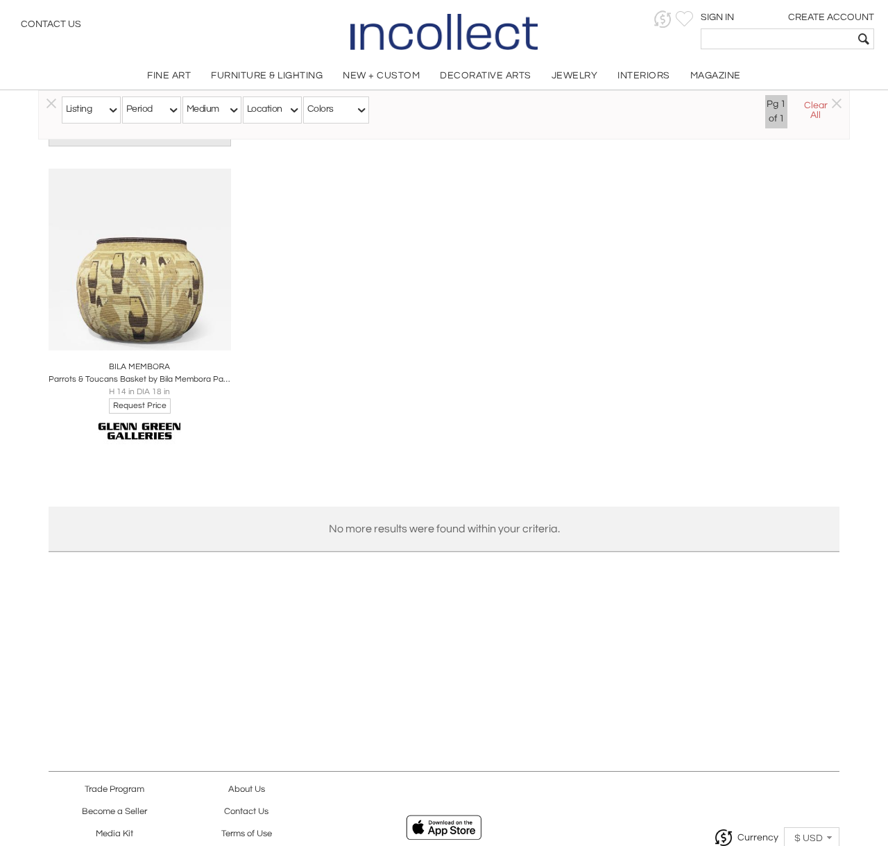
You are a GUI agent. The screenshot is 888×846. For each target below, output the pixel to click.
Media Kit (114, 833)
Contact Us (51, 24)
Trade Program (114, 789)
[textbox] (777, 39)
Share (130, 335)
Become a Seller (114, 811)
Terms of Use (246, 833)
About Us (246, 789)
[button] (663, 19)
